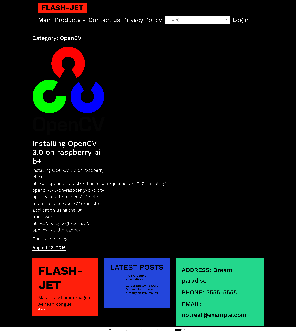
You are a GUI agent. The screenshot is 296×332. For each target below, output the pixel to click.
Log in (241, 19)
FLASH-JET (62, 7)
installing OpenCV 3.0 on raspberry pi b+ (66, 152)
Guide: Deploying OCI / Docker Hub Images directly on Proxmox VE (142, 289)
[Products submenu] (84, 20)
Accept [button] (178, 329)
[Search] (226, 20)
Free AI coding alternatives (136, 277)
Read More (184, 330)
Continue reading (49, 238)
